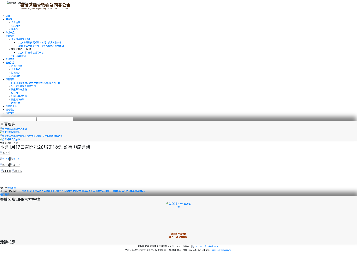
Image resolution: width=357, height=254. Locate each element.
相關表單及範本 (19, 96)
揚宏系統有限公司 (211, 246)
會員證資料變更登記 (21, 39)
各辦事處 (10, 32)
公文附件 (15, 92)
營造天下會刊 (18, 99)
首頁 (8, 15)
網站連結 (10, 109)
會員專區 (10, 35)
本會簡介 (10, 19)
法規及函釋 (16, 66)
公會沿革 (15, 22)
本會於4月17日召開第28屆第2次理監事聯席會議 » (120, 191)
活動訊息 (15, 76)
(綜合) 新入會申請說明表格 (30, 52)
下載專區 (10, 79)
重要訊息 (10, 62)
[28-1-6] (5, 158)
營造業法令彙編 (19, 89)
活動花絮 (15, 102)
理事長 (14, 29)
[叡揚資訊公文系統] (10, 139)
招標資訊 (15, 72)
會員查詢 (10, 59)
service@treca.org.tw (221, 250)
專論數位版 (11, 106)
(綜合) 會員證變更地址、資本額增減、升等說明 (40, 45)
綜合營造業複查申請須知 (23, 86)
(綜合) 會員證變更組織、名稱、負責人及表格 (39, 42)
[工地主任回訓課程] (10, 132)
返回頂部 (4, 194)
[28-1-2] (15, 158)
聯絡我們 (10, 112)
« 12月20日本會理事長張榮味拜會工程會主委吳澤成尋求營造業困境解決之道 (57, 191)
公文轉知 (15, 69)
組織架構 (15, 25)
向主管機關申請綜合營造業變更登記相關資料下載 (35, 82)
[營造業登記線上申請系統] (13, 128)
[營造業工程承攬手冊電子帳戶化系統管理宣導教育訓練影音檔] (31, 135)
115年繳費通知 (18, 55)
